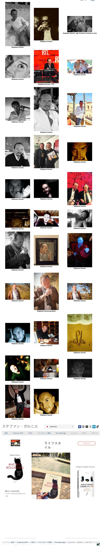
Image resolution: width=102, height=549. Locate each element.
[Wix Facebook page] (79, 426)
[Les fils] (86, 426)
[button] (18, 433)
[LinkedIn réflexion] (94, 426)
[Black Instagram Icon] (83, 426)
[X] (90, 426)
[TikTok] (97, 426)
